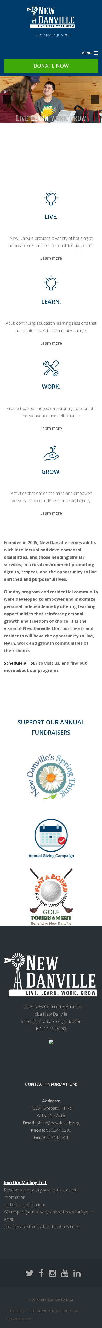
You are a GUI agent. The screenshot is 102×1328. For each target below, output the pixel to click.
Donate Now (51, 65)
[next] (95, 99)
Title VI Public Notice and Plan (54, 1311)
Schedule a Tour (20, 663)
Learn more (51, 258)
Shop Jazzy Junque (53, 34)
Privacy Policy (20, 1319)
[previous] (7, 99)
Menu (86, 53)
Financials (16, 1311)
